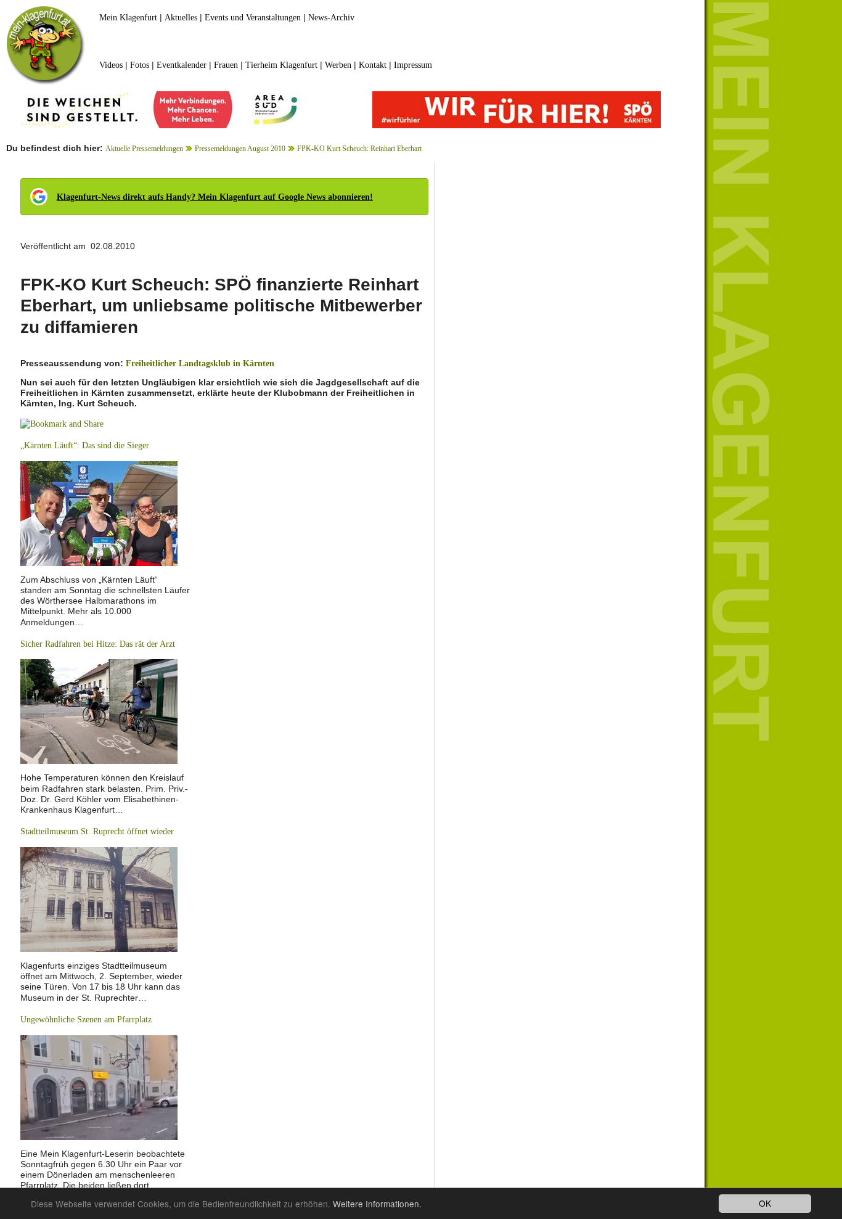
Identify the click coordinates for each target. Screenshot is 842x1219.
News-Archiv (331, 17)
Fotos (139, 65)
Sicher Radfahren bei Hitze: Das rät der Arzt (97, 644)
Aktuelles (181, 17)
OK (765, 1203)
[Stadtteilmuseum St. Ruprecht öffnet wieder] (99, 898)
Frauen (226, 65)
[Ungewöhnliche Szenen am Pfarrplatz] (99, 1086)
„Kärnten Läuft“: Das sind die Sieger (84, 445)
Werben (338, 65)
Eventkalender (181, 65)
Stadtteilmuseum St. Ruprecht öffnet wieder (97, 831)
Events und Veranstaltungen (253, 17)
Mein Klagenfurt (128, 17)
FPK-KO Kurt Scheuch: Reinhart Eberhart (359, 148)
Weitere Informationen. (377, 1203)
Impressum (413, 65)
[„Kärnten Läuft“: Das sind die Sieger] (99, 512)
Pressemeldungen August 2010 (240, 148)
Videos (111, 65)
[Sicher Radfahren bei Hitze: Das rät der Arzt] (99, 711)
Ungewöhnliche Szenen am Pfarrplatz (86, 1019)
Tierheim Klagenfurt (281, 65)
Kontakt (372, 65)
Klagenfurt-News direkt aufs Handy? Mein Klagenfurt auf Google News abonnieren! (215, 197)
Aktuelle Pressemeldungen (144, 148)
